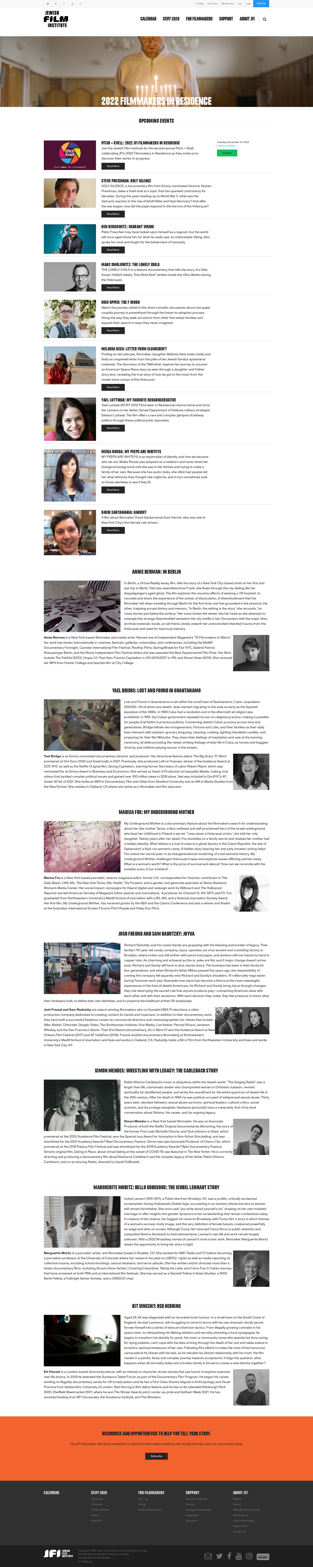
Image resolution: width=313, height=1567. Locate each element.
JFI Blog (200, 3)
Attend (95, 1515)
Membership (227, 3)
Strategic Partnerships (198, 1509)
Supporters (192, 1515)
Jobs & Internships (243, 1520)
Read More (113, 166)
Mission (237, 1498)
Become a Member (197, 1498)
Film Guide (97, 1498)
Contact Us (239, 1531)
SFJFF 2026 (171, 19)
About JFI (247, 19)
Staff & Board (240, 1515)
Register (227, 152)
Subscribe (213, 3)
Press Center (240, 1526)
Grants (142, 1504)
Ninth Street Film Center (246, 1509)
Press (121, 1550)
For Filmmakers (199, 19)
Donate (190, 1504)
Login (248, 3)
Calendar (148, 19)
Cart (240, 3)
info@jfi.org (86, 1561)
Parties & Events (100, 1509)
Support (226, 19)
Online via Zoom (226, 145)
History (237, 1504)
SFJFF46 (261, 3)
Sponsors (191, 1520)
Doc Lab (143, 1498)
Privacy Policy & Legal (136, 1550)
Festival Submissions (150, 1509)
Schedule (96, 1504)
